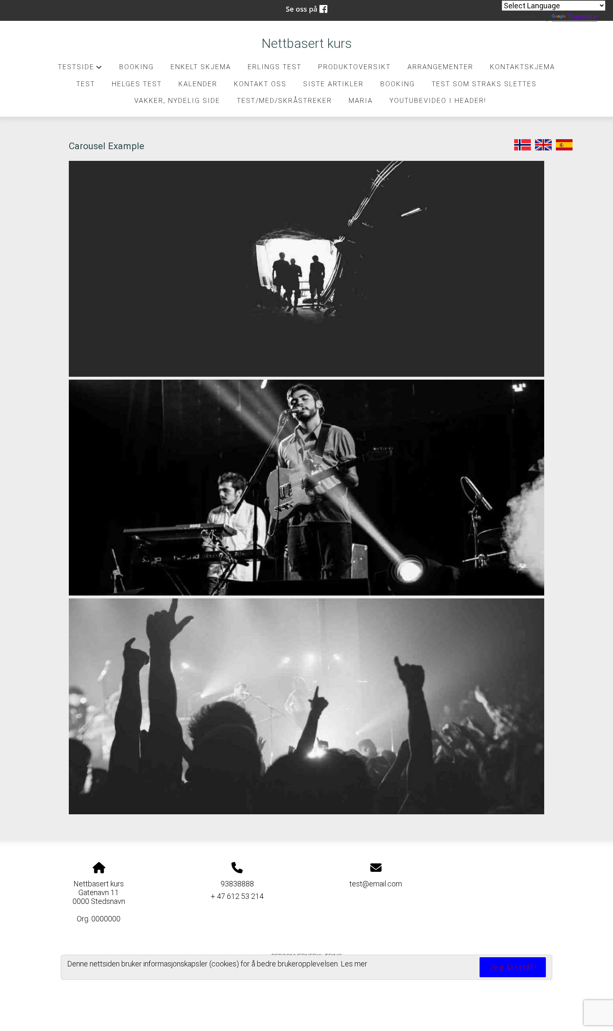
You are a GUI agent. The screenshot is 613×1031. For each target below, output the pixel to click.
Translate (582, 17)
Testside (80, 69)
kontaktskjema (522, 67)
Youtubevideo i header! (437, 101)
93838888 (237, 883)
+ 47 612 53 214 (237, 896)
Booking (136, 67)
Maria (361, 101)
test (85, 84)
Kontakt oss (260, 84)
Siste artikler (333, 84)
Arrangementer (440, 67)
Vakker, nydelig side (177, 101)
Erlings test (274, 67)
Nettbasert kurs (306, 43)
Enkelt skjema (201, 67)
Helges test (137, 84)
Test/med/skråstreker (284, 101)
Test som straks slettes (484, 84)
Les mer (354, 963)
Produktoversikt (354, 67)
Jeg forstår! (513, 967)
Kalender (197, 84)
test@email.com (375, 883)
